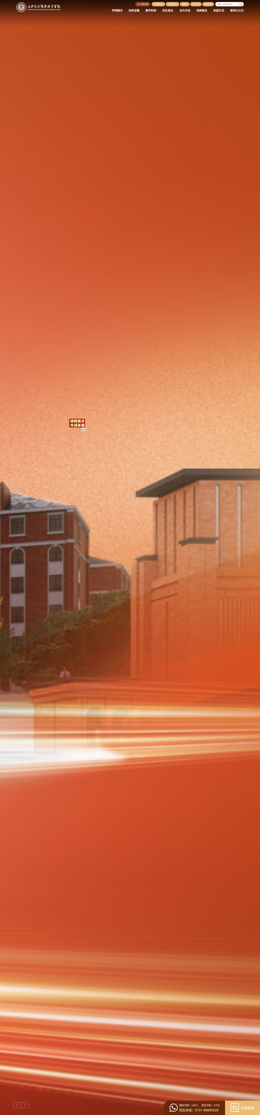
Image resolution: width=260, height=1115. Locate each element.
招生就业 (167, 10)
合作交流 (184, 10)
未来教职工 (172, 4)
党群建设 (201, 10)
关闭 (170, 655)
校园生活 (218, 10)
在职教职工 (158, 4)
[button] (17, 1105)
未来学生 (196, 4)
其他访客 (208, 4)
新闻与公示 (237, 10)
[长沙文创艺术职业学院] (40, 7)
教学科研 (151, 10)
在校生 (185, 4)
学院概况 (117, 10)
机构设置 (134, 10)
